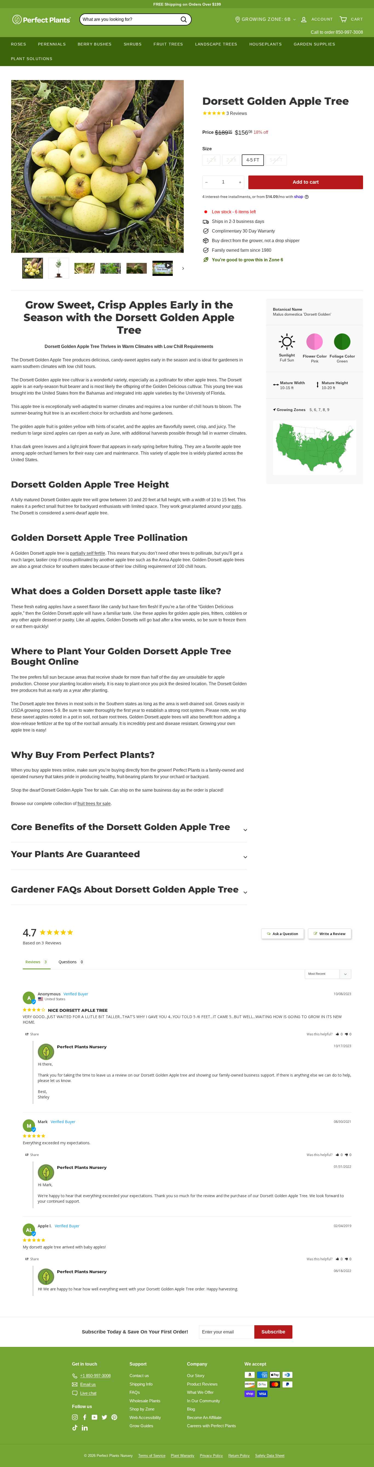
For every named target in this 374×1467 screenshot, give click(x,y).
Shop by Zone (142, 1409)
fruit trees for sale (94, 803)
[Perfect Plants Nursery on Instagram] (75, 1417)
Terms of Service (151, 1456)
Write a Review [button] (333, 933)
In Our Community (203, 1400)
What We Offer (200, 1392)
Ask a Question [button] (285, 933)
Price (208, 132)
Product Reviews (202, 1384)
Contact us (139, 1375)
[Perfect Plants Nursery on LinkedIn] (85, 1427)
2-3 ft (231, 160)
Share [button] (34, 1034)
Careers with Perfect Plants (211, 1425)
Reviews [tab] (32, 961)
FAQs (135, 1392)
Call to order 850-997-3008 (337, 32)
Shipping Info (141, 1384)
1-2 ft (211, 160)
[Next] (180, 268)
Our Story (196, 1375)
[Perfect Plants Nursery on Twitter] (104, 1417)
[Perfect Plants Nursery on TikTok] (75, 1427)
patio (236, 506)
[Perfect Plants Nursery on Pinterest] (114, 1417)
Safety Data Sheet (269, 1456)
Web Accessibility (145, 1417)
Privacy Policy (211, 1456)
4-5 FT (252, 160)
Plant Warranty (182, 1456)
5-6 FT (276, 160)
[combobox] (135, 19)
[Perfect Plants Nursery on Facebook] (85, 1417)
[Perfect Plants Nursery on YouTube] (94, 1417)
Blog (191, 1409)
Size (207, 148)
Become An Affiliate (204, 1417)
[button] (339, 1034)
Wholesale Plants (145, 1400)
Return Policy (239, 1456)
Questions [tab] (68, 961)
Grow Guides (141, 1425)
